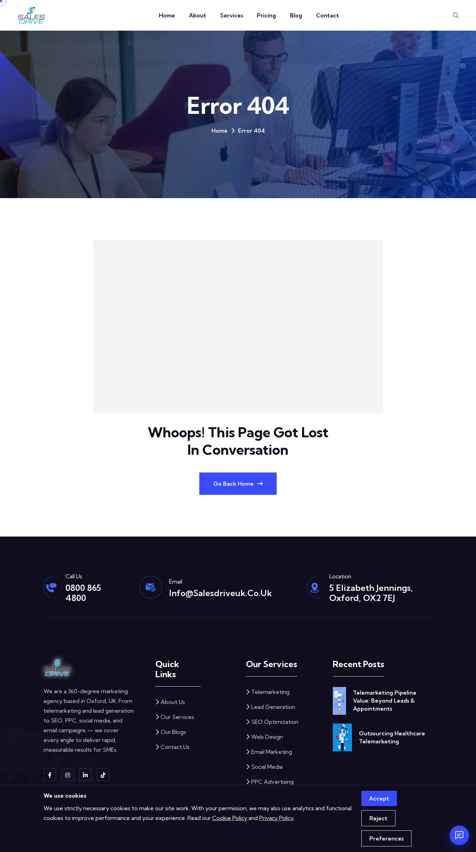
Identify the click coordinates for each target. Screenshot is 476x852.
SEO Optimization (274, 721)
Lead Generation (273, 706)
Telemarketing (270, 691)
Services (231, 15)
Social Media (267, 766)
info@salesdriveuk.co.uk (220, 593)
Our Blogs (173, 731)
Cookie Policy (229, 817)
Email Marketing (271, 751)
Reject (378, 818)
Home (167, 15)
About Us (173, 701)
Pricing (266, 15)
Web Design (267, 736)
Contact (327, 15)
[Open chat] (459, 835)
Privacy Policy (276, 817)
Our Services (177, 716)
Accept (379, 798)
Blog (296, 15)
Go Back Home (233, 483)
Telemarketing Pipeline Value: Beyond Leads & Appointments (384, 700)
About (197, 15)
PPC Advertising (272, 781)
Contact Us (175, 746)
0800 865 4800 (83, 593)
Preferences (386, 838)
